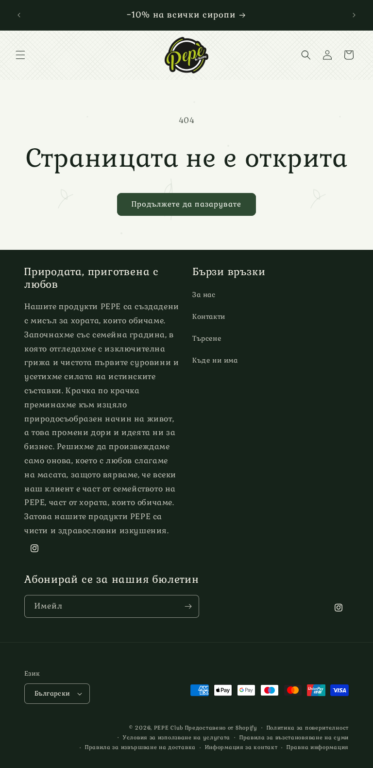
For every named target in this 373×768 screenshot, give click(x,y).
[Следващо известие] (354, 15)
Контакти (208, 316)
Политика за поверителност (308, 727)
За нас (204, 294)
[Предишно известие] (19, 15)
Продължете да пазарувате (186, 204)
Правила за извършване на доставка (140, 747)
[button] (20, 55)
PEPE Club (168, 727)
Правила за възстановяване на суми (294, 737)
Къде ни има (215, 360)
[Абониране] (188, 606)
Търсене (206, 338)
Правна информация (318, 747)
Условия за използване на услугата (176, 737)
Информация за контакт (241, 747)
